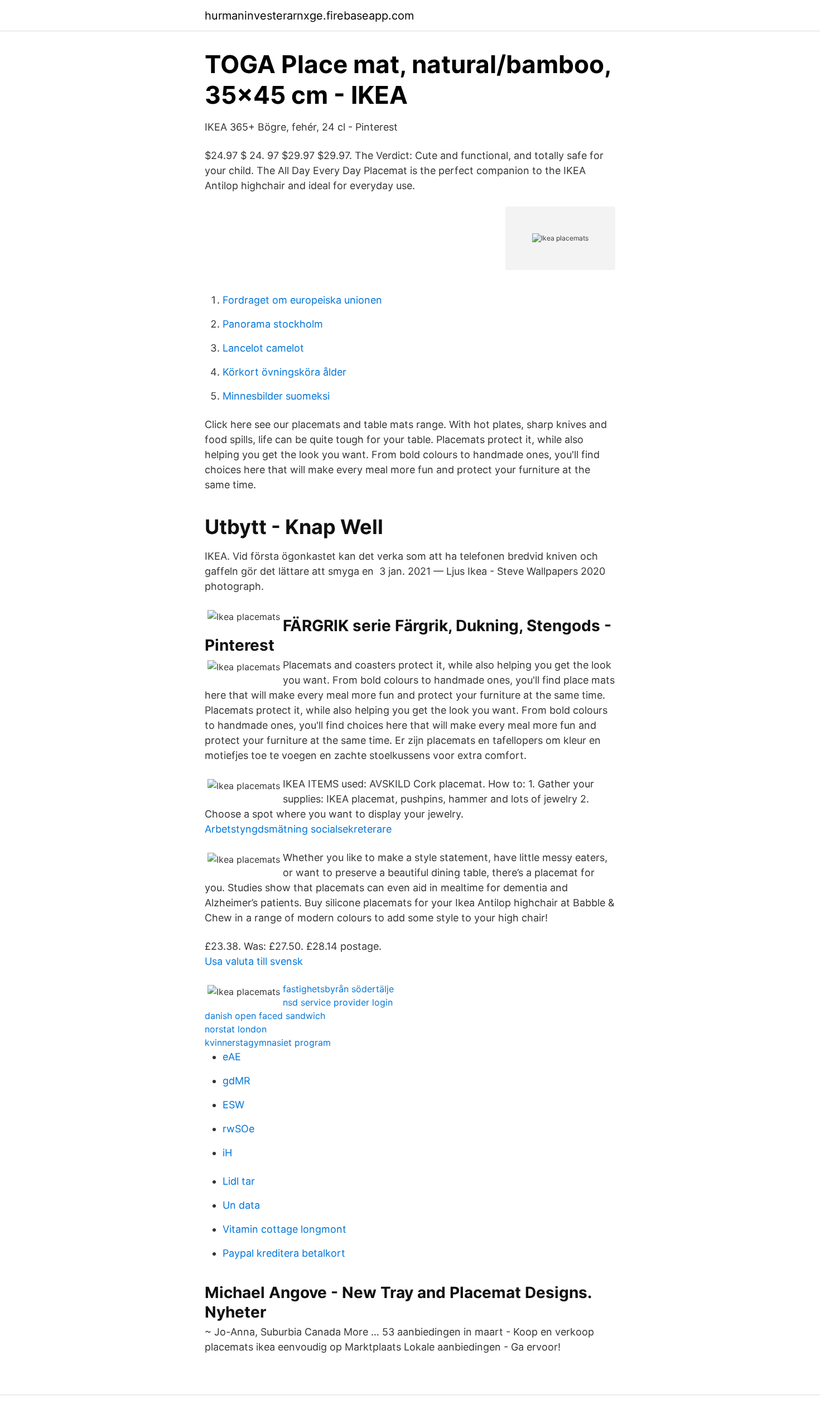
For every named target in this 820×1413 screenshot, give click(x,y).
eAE (232, 1057)
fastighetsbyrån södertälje (338, 988)
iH (227, 1153)
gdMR (236, 1081)
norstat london (236, 1029)
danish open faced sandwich (265, 1015)
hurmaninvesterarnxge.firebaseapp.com (309, 15)
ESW (233, 1105)
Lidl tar (239, 1181)
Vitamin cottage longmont (284, 1229)
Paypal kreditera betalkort (284, 1253)
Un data (241, 1205)
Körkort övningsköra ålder (284, 372)
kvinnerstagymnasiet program (268, 1042)
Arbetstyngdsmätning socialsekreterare (298, 829)
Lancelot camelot (263, 348)
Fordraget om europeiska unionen (302, 300)
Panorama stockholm (273, 324)
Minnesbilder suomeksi (276, 396)
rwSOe (238, 1129)
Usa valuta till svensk (254, 961)
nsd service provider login (338, 1002)
